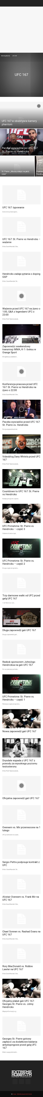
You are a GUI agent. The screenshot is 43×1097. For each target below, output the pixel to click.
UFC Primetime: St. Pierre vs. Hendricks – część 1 (18, 698)
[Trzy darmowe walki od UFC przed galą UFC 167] (21, 582)
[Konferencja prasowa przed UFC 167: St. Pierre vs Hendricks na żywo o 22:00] (21, 371)
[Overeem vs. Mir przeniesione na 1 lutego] (21, 814)
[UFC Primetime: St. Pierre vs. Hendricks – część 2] (21, 548)
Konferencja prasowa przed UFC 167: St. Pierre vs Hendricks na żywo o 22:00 (20, 387)
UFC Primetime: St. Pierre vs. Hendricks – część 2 (18, 562)
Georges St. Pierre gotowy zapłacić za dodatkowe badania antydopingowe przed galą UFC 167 (19, 1043)
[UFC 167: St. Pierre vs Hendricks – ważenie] (21, 226)
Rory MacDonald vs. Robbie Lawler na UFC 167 (17, 968)
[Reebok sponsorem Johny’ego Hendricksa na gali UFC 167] (21, 649)
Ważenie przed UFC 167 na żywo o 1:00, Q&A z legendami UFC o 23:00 (21, 311)
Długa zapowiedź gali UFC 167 (19, 630)
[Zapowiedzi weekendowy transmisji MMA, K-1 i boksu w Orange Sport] (21, 333)
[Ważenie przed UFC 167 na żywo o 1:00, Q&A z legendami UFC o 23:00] (21, 296)
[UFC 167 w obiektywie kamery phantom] (21, 120)
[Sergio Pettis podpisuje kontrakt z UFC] (21, 849)
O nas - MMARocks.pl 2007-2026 (22, 1094)
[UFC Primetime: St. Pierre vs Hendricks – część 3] (21, 513)
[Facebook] (15, 1081)
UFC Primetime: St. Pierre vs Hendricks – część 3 (18, 528)
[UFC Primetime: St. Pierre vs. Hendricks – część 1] (21, 684)
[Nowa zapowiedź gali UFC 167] (21, 718)
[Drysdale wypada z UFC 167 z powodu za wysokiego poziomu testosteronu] (21, 747)
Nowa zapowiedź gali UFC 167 (19, 731)
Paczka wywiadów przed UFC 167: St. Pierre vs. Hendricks (21, 423)
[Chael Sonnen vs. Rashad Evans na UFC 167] (21, 918)
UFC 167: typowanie (13, 207)
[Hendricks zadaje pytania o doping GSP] (21, 261)
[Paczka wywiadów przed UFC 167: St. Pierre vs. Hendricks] (21, 409)
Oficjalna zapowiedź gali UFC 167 (20, 798)
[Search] (39, 3)
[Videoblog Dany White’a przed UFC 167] (21, 444)
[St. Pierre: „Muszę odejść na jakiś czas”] (17, 168)
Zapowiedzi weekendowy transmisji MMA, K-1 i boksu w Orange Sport (19, 349)
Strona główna (5, 56)
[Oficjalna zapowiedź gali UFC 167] (21, 785)
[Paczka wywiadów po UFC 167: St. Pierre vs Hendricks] (21, 143)
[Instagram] (21, 1081)
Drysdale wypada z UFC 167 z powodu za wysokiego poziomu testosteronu (19, 763)
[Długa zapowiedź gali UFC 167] (21, 617)
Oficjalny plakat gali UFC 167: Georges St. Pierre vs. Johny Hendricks (18, 1004)
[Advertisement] (21, 29)
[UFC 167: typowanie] (21, 194)
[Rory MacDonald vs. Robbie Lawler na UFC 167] (21, 953)
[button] (4, 3)
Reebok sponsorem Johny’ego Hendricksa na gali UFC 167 (18, 663)
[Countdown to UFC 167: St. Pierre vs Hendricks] (21, 478)
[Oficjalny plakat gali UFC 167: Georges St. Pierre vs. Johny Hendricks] (21, 988)
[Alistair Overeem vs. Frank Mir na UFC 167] (21, 884)
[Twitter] (28, 1081)
